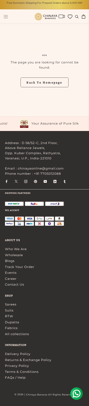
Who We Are (16, 249)
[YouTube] (45, 181)
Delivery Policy (17, 354)
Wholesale (14, 255)
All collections (17, 334)
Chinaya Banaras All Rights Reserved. (50, 394)
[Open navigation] (6, 16)
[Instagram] (25, 181)
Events (11, 273)
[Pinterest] (35, 181)
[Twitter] (16, 181)
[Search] (77, 17)
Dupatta (12, 322)
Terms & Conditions (21, 372)
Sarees (10, 304)
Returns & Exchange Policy (28, 360)
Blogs (9, 261)
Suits (9, 310)
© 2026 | (20, 394)
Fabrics (11, 328)
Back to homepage (44, 82)
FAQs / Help (15, 377)
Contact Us (14, 284)
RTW (9, 316)
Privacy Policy (17, 366)
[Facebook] (6, 181)
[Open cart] (83, 17)
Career (11, 279)
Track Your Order (19, 267)
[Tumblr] (64, 181)
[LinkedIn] (55, 181)
